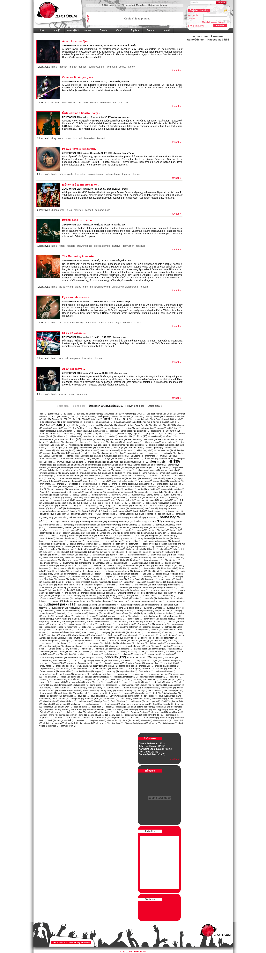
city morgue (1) (73, 649)
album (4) (127, 442)
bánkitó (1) (63, 517)
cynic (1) (180, 679)
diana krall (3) (71, 723)
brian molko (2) (78, 587)
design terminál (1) (66, 720)
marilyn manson (78, 66)
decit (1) (66, 709)
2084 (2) (65, 416)
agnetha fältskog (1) (105, 433)
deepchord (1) (131, 709)
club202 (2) (113, 651)
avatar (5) (173, 497)
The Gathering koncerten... (80, 256)
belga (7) (64, 535)
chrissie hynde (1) (157, 643)
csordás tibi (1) (75, 679)
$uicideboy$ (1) (55, 414)
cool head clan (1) (61, 660)
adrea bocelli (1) (128, 431)
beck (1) (165, 530)
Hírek (41, 30)
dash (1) (157, 693)
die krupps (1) (103, 723)
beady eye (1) (175, 527)
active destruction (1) (146, 428)
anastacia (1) (63, 465)
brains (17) (117, 582)
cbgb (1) (118, 629)
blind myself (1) (85, 565)
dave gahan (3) (135, 696)
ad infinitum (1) (174, 428)
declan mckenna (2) (96, 709)
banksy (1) (94, 517)
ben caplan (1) (90, 535)
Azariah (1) (48, 503)
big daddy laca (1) (160, 546)
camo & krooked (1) (81, 619)
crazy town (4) (100, 666)
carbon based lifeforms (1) (99, 621)
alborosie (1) (116, 442)
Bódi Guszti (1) (155, 571)
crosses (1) (161, 668)
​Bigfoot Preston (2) (87, 549)
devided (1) (146, 720)
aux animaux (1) (108, 497)
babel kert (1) (138, 503)
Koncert (88, 30)
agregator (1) (151, 433)
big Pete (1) (55, 549)
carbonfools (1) (121, 621)
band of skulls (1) (166, 514)
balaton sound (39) (92, 511)
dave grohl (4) (150, 696)
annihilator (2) (128, 475)
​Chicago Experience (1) (84, 640)
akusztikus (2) (155, 436)
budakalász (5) (165, 598)
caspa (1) (62, 627)
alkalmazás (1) (92, 450)
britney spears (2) (103, 590)
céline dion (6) (169, 629)
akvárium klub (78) (69, 439)
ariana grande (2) (165, 484)
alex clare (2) (104, 445)
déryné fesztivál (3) (120, 717)
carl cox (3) (173, 621)
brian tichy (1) (93, 587)
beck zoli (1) (176, 530)
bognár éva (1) (113, 574)
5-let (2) (47, 419)
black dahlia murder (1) (139, 554)
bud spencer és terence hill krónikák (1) (93, 598)
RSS (226, 39)
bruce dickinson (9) (167, 593)
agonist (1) (138, 433)
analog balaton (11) (97, 462)
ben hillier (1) (142, 535)
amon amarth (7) (167, 458)
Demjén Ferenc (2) (49, 715)
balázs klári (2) (62, 514)
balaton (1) (75, 511)
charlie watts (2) (114, 635)
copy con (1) (88, 660)
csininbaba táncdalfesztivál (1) (154, 677)
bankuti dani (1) (108, 517)
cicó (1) (150, 646)
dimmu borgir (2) (68, 726)
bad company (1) (75, 508)
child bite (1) (102, 640)
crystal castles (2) (128, 671)
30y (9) (148, 416)
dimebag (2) (155, 723)
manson (63, 66)
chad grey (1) (107, 632)
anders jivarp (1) (110, 465)
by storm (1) (147, 613)
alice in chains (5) (87, 447)
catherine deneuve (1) (153, 627)
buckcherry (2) (168, 595)
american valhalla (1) (49, 458)
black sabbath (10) (142, 557)
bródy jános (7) (56, 593)
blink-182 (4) (100, 565)
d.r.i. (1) (118, 682)
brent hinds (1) (126, 584)
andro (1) (55, 467)
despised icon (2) (98, 720)
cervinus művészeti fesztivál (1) (66, 632)
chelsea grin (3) (58, 638)
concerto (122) (115, 657)
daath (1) (127, 682)
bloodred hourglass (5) (166, 565)
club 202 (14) (100, 651)
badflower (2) (151, 508)
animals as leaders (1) (50, 473)
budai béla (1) (150, 598)
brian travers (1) (108, 587)
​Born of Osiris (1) (136, 579)
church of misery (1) (135, 646)
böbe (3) (60, 582)
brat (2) (80, 584)
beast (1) (57, 530)
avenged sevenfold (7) (64, 500)
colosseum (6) (154, 654)
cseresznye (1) (140, 674)
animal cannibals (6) (170, 470)
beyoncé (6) (49, 546)
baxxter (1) (137, 527)
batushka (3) (125, 527)
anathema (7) (77, 465)
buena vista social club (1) (129, 608)
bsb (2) (113, 595)
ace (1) (67, 428)
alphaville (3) (170, 453)
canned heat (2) (167, 619)
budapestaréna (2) (154, 605)
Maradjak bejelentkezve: (215, 22)
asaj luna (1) (130, 489)
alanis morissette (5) (167, 439)
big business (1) (142, 546)
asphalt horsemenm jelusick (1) (122, 492)
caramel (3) (80, 621)
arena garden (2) (130, 484)
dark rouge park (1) (174, 690)
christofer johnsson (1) (75, 646)
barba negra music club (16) (93, 521)
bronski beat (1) (88, 593)
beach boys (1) (160, 527)
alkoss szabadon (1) (110, 450)
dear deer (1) (98, 707)
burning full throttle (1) (105, 610)
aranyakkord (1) (161, 481)
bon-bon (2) (64, 576)
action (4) (130, 428)
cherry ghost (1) (132, 638)
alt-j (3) (46, 456)
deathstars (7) (163, 707)
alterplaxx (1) (86, 456)
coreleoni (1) (127, 660)
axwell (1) (154, 500)
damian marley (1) (130, 685)
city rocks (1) (88, 649)
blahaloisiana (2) (87, 563)
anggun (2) (120, 470)
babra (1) (53, 505)
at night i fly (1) (160, 492)
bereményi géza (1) (95, 541)
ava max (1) (123, 497)
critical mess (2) (119, 668)
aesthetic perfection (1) (51, 433)
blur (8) (51, 571)
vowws (122, 66)
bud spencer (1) (65, 598)
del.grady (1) (57, 712)
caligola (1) (137, 616)
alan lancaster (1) (118, 439)
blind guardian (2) (68, 565)
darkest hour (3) (99, 693)
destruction (128, 246)
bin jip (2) (147, 552)
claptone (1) (126, 649)
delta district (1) (122, 712)
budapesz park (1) (90, 608)
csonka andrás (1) (58, 679)
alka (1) (80, 450)
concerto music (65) (139, 657)
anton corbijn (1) (105, 478)
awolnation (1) (103, 500)
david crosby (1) (51, 701)
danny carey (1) (108, 690)
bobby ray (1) (140, 571)
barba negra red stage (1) (120, 521)
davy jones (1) (63, 704)
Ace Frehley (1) (80, 428)
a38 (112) (63, 425)
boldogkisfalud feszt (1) (167, 574)
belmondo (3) (75, 535)
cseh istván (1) (67, 674)
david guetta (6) (137, 701)
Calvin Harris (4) (63, 619)
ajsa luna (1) (101, 436)
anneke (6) (165, 473)
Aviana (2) (81, 500)
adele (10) (114, 431)
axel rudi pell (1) (128, 500)
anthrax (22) (167, 475)
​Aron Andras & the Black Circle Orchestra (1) (138, 486)
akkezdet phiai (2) (127, 436)
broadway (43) (121, 590)
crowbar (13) (174, 668)
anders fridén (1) (93, 465)
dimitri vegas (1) (169, 723)
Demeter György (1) (140, 712)
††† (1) (43, 414)
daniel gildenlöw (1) (151, 687)
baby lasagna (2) (107, 505)
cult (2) (104, 679)
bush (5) (178, 610)
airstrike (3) (89, 436)
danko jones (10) (91, 690)
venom (102, 322)
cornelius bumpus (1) (172, 660)
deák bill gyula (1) (82, 707)
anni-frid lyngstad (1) (94, 475)
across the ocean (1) (114, 428)
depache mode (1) (133, 715)
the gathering (65, 286)
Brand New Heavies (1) (135, 582)
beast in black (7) (71, 530)
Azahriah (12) (166, 500)
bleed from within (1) (49, 565)
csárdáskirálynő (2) (49, 674)
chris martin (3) (127, 643)
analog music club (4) (134, 462)
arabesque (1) (145, 481)
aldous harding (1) (152, 442)
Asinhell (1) (45, 492)
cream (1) (113, 666)
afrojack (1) (88, 433)
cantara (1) (56, 621)
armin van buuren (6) (89, 486)
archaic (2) (62, 484)
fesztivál (140, 246)
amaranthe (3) (151, 456)
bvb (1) (136, 613)
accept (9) (58, 428)
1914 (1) (141, 414)
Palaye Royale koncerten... (79, 148)
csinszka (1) (175, 677)
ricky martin (57, 138)
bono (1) (136, 576)
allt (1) (88, 453)
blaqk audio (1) (156, 563)
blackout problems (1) (153, 560)
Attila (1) (126, 495)
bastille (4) (82, 527)
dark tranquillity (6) (67, 693)
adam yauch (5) (84, 431)
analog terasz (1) (48, 465)
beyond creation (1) (65, 546)
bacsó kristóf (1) (58, 508)
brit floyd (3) (69, 590)
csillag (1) (65, 677)
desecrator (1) (167, 717)
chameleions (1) (153, 632)
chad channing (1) (91, 632)
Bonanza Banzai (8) (81, 576)
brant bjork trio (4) (66, 584)
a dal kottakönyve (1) (50, 422)
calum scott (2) (47, 619)
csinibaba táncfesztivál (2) (126, 677)
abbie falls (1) (159, 425)
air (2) (53, 436)
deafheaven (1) (65, 707)
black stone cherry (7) (50, 560)
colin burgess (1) (113, 654)
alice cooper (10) (59, 447)
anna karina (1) (134, 473)
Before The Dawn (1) (110, 533)
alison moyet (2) (47, 450)
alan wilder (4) (150, 439)
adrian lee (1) (143, 431)
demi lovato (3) (176, 712)
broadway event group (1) (162, 590)
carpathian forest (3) (126, 624)
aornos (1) (147, 478)
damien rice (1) (147, 685)
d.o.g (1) (109, 682)
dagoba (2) (171, 682)
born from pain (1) (118, 579)
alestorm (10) (90, 445)
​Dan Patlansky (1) (63, 687)
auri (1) (68, 497)
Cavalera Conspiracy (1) (100, 629)
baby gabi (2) (78, 505)
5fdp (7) (67, 419)
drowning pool (84, 246)
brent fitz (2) (112, 584)
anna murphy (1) (150, 473)
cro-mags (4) (135, 668)
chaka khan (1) (137, 632)
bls (60, 322)
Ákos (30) (142, 436)
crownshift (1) (66, 671)
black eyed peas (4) (160, 554)
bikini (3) (130, 549)
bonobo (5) (147, 576)
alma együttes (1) (109, 453)
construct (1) (172, 657)
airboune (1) (63, 436)
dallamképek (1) (81, 685)
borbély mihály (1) (48, 579)
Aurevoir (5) (58, 497)
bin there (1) (158, 552)
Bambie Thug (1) (110, 514)
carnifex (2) (92, 624)
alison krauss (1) (172, 447)
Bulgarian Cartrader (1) (154, 608)
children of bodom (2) (120, 640)
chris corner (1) (95, 643)
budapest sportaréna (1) (132, 605)
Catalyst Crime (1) (104, 627)
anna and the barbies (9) (113, 473)
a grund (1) (89, 422)
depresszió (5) (172, 715)
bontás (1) (158, 576)
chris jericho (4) (111, 643)
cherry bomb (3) (115, 638)
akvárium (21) (170, 436)
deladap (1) (70, 712)
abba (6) (122, 425)
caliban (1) (126, 616)
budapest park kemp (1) (89, 605)
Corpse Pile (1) (59, 663)
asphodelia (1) (144, 492)
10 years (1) (70, 414)
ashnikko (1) (154, 489)
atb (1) (76, 495)
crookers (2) (148, 668)
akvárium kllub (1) (48, 439)
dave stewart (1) (111, 698)
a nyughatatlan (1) (122, 422)
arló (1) (43, 486)
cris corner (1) (63, 668)
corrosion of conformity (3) (79, 663)
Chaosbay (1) (168, 632)
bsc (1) (121, 595)
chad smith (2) (122, 632)
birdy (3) (56, 554)
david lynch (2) (153, 701)
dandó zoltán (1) (114, 687)
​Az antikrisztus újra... (76, 41)
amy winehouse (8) (66, 462)
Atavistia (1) (65, 495)
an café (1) (81, 462)
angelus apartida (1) (72, 470)
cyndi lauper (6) (167, 679)
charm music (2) (150, 635)
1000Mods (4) (111, 414)
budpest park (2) (108, 608)
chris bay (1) (174, 640)
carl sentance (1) (58, 624)
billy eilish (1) (49, 552)
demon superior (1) (68, 715)
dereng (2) (88, 717)
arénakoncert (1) (147, 484)
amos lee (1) (49, 462)
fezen (61, 246)
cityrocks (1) (102, 649)
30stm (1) (139, 416)
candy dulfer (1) (151, 619)
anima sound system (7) (148, 470)
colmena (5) (127, 654)
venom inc (91, 322)
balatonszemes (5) (174, 511)
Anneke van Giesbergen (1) (69, 475)
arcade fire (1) (177, 481)
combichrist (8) (47, 657)
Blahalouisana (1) (104, 563)
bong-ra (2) (110, 576)
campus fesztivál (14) (116, 619)
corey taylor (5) (142, 660)
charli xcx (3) (54, 635)
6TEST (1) (109, 419)
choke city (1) (160, 640)
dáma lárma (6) (97, 685)
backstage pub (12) (142, 505)
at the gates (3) (175, 492)
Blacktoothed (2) (173, 560)
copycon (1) (101, 660)
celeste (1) (156, 629)
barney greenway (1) (111, 525)
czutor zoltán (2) (77, 682)
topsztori (77, 138)
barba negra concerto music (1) (64, 521)
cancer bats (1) (135, 619)
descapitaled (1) (151, 717)
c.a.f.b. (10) (48, 616)
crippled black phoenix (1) (167, 666)
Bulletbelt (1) (87, 610)
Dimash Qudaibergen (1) (136, 723)
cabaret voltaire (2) (65, 616)
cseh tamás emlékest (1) (103, 674)
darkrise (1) (128, 693)
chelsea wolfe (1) (75, 638)
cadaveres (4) (81, 616)
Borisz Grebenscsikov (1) (96, 579)
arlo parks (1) (54, 486)
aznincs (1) (60, 503)
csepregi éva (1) (123, 674)
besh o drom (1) (77, 544)
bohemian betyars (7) (131, 574)
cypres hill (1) (46, 682)
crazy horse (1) (47, 666)
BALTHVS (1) (94, 514)
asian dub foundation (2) (172, 489)
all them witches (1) (163, 450)
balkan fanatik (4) (79, 514)
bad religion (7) (107, 508)
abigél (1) (171, 425)
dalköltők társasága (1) (61, 685)
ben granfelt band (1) (124, 535)
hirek (54, 66)
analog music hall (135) (163, 461)
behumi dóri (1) (162, 533)
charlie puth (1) (98, 635)
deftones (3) (175, 709)
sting (71, 394)
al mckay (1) (103, 439)
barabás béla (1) (138, 517)
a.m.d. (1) (175, 422)
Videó (119, 30)
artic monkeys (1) (59, 489)
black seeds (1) (160, 557)
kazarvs (116, 246)
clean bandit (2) (174, 649)
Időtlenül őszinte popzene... (80, 184)
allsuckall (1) (77, 453)
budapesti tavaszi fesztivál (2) (66, 608)
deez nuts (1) (145, 709)
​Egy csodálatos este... (77, 297)
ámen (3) (172, 456)
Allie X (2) (65, 453)
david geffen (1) (101, 701)
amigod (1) (120, 458)
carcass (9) (149, 621)
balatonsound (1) (156, 511)
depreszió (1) (46, 717)
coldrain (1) (83, 654)
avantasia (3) (152, 497)
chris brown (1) (63, 643)
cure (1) (128, 679)
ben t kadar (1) (170, 535)
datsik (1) (44, 696)
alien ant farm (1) (136, 447)
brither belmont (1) (85, 590)
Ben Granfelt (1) (105, 535)
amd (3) (163, 456)
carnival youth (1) (107, 624)
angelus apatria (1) (92, 470)
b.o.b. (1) (119, 503)
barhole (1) (69, 525)
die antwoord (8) (87, 723)
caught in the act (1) (65, 629)
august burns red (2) (173, 495)
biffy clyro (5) (127, 546)
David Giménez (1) (120, 701)
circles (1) (168, 646)
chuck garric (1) (116, 646)
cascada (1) (50, 627)
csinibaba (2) (77, 677)
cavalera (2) (81, 629)
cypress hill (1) (61, 682)
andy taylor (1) (132, 467)
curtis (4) (138, 679)
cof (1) (59, 654)
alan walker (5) (135, 439)
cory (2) (97, 663)
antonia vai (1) (121, 478)
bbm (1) (148, 527)
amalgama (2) (137, 456)
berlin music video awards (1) (157, 541)
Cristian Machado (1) (81, 668)
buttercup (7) (95, 613)
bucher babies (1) (151, 595)
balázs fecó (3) (47, 514)
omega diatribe (102, 246)
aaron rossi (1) (96, 425)
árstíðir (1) (45, 489)
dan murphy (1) (47, 687)
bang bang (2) (50, 517)
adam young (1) (100, 431)
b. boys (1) (86, 503)
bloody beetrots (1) (62, 568)
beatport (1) (154, 530)
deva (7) (136, 720)
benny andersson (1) (126, 538)
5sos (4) (77, 419)
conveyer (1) (46, 660)
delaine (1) (92, 712)
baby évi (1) (64, 505)
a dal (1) (179, 419)
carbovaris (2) (136, 621)
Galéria (103, 30)
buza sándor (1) (124, 613)
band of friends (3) (148, 514)
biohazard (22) (172, 552)
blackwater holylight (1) (51, 563)
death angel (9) (122, 707)
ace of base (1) (96, 428)
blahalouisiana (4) (122, 563)
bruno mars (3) (74, 595)
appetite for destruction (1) (124, 481)
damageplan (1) (113, 685)
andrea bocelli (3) (141, 465)
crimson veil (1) (146, 666)
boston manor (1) (167, 579)
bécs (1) (57, 533)
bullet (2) (171, 608)
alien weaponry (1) (154, 447)
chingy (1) (148, 640)
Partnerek (217, 36)
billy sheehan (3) (120, 552)
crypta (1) (100, 671)
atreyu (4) (116, 495)
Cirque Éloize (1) (56, 649)
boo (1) (168, 576)
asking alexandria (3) (61, 492)
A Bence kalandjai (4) (164, 419)
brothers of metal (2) (147, 593)
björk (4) (114, 554)
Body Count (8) (55, 574)
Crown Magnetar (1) (49, 671)
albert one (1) (85, 442)
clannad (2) (114, 649)
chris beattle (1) (47, 643)
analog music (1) (115, 462)
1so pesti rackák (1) (156, 414)
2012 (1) (56, 416)
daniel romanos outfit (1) (70, 690)
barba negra (81, 286)
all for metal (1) (128, 450)
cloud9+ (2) (87, 651)
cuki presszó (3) (92, 679)
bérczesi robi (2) (77, 541)
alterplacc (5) (73, 456)
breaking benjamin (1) (95, 584)
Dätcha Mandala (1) (171, 693)
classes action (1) (142, 649)
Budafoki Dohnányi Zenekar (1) (128, 598)
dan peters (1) (80, 687)
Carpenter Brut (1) (146, 624)
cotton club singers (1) (113, 663)
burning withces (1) (145, 610)
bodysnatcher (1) (72, 574)
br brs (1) (70, 582)
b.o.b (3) (110, 503)
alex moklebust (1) (139, 445)
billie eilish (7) (166, 549)
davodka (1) (49, 704)
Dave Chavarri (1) (118, 696)
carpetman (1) (163, 624)
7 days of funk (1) (123, 419)
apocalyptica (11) (91, 481)
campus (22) (98, 619)
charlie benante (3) (81, 635)
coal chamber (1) (157, 651)
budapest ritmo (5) (110, 605)
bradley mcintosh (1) (101, 582)
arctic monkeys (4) (91, 484)
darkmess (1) (115, 693)
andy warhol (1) (164, 467)
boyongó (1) (49, 582)
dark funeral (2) (156, 690)
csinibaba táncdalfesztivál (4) (98, 677)
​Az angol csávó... (73, 368)
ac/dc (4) (47, 428)
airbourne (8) (76, 436)
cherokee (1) (100, 638)
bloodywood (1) (107, 568)
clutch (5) (132, 651)
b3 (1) (127, 503)
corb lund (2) (114, 660)
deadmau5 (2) (50, 707)
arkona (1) (179, 484)
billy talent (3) (135, 552)
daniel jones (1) (168, 687)
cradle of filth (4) (171, 663)
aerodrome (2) (158, 431)
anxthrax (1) (135, 478)
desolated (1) (82, 720)
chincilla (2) (136, 640)
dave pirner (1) (77, 698)
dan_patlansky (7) (97, 687)
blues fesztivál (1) (169, 568)
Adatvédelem (195, 39)
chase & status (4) (168, 635)
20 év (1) (171, 414)
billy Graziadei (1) (78, 552)
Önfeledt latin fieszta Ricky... (81, 112)
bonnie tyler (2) (124, 576)
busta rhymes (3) (48, 613)
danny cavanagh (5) (126, 690)
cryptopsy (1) (112, 671)
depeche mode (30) (153, 715)
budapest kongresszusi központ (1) (148, 601)
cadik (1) (94, 616)
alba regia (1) (71, 442)
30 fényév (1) (103, 416)
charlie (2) (66, 635)
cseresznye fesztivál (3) (160, 674)
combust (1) (61, 657)
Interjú (57, 30)
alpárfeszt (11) (155, 453)
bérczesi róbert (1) (59, 541)
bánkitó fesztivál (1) (79, 517)
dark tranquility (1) (48, 693)
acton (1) (162, 428)
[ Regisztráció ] (196, 25)
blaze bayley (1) (172, 563)
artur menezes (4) (77, 489)
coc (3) (51, 654)
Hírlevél (166, 30)
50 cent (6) (57, 419)
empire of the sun (71, 102)
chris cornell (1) (79, 643)
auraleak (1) (45, 497)
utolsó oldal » (155, 406)
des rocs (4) (136, 717)
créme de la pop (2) (128, 666)
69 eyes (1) (96, 419)
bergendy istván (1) (115, 541)
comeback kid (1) (76, 657)
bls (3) (126, 568)
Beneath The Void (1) (89, 538)
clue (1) (123, 651)
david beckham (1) (142, 698)
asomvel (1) (78, 492)
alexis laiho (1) (172, 445)
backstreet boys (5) (162, 505)
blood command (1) (132, 565)
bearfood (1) (45, 530)
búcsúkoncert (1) (48, 598)
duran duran (58, 210)
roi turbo (56, 102)
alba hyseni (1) (57, 442)
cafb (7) (103, 616)
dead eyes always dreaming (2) (136, 704)
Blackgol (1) (136, 560)
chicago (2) (67, 640)
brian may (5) (63, 587)
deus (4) (127, 720)
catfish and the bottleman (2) (128, 627)
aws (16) (115, 500)
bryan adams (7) (90, 595)
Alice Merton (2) (104, 447)
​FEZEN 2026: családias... (78, 220)
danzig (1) (142, 690)
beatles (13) (141, 530)
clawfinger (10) (159, 649)
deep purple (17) (115, 709)
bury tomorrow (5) (164, 610)
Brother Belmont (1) (127, 593)
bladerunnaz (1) (70, 563)
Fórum (150, 30)
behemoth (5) (147, 533)
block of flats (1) (114, 565)
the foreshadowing (100, 286)
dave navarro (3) (61, 698)
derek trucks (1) (74, 717)
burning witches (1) (125, 610)
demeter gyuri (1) (159, 712)
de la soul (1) (77, 704)
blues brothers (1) (151, 568)
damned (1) (161, 685)
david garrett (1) (85, 701)
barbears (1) (169, 521)
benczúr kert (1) (47, 538)
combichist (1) (169, 654)
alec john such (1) (58, 445)
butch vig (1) (63, 613)
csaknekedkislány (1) (165, 671)
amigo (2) (109, 458)
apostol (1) (106, 481)
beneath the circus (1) (66, 538)
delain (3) (81, 712)
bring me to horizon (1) (168, 587)
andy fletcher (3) (82, 467)
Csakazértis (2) (146, 671)
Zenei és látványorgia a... (78, 77)
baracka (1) (152, 517)
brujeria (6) (60, 595)
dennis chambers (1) (98, 715)
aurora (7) (78, 497)
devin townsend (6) (162, 720)
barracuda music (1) (165, 525)
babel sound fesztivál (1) (157, 503)
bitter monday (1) (70, 554)
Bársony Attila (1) (56, 527)
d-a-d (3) (90, 682)
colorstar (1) (140, 654)
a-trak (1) (164, 422)
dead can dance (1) (94, 704)
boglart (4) (99, 574)
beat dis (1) (129, 530)
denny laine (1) (116, 715)
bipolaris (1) (45, 554)
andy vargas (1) (147, 467)
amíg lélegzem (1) (94, 458)
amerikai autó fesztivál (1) (73, 458)
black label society (73, 322)
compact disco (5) (94, 657)
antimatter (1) (90, 478)
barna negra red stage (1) (87, 525)
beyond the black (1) (110, 546)
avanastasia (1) (137, 497)
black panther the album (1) (100, 557)
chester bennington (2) (166, 638)
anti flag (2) (53, 478)
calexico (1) (113, 616)
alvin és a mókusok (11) (105, 456)
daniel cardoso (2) (132, 687)
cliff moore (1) (46, 651)
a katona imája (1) (104, 422)
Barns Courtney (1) (131, 525)
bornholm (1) (151, 579)
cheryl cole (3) (148, 638)
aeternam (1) (69, 433)
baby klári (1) (92, 505)
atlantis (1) (85, 495)
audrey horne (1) (154, 495)
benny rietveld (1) (164, 538)
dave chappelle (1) (99, 696)
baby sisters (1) (124, 505)
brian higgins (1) (175, 584)
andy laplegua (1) (99, 467)
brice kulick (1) (125, 587)
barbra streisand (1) (52, 525)
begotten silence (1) (130, 533)
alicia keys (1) (120, 447)
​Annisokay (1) (141, 475)
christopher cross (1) (98, 646)
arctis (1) (106, 484)
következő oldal (135, 406)
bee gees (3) (92, 533)
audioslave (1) (138, 495)
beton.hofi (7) (135, 544)
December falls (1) (52, 709)
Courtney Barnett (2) (135, 663)
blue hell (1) (136, 568)
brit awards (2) (55, 590)
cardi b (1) (161, 621)
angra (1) (131, 470)
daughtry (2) (56, 696)
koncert (132, 66)
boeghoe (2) (87, 574)
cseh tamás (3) (82, 674)
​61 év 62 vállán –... (74, 332)
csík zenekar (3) (51, 677)
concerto (128, 322)
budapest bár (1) (122, 601)
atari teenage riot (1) (49, 495)
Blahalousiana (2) (140, 563)
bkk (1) (123, 554)
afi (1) (79, 433)
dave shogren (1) (93, 698)
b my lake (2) (73, 503)
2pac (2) (74, 416)
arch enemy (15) (47, 484)
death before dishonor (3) (143, 707)
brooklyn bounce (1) (106, 593)
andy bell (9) (67, 467)
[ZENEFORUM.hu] (215, 936)
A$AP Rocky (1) (47, 425)
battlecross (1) (111, 527)
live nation (111, 66)
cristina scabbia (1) (102, 668)
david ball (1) (126, 698)
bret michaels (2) (143, 584)
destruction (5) (114, 720)
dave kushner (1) (167, 696)
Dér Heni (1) (59, 717)
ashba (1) (142, 489)
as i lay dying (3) (115, 489)
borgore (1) (63, 579)
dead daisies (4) (112, 704)
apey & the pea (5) (52, 481)
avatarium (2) (46, 500)
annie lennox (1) (112, 475)
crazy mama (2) (84, 666)
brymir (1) (104, 595)
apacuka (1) (159, 478)
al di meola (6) (89, 439)
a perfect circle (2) (141, 422)
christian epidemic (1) (53, 646)
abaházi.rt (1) (110, 425)
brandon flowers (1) (156, 582)
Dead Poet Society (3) (162, 704)
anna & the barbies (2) (90, 473)
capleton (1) (68, 621)
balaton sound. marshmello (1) (117, 511)
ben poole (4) (155, 535)
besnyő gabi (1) (93, 544)
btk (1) (138, 595)
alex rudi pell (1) (156, 445)
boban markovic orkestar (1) (119, 571)
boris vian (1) (76, 579)
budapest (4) (57, 601)
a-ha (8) (155, 422)
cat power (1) (88, 627)
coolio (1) (76, 660)
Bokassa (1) (148, 574)
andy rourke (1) (116, 467)
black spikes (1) (176, 557)
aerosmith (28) (173, 430)
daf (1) (148, 682)
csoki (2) (44, 679)
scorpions (75, 358)
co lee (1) (143, 651)
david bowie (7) (159, 698)
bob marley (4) (78, 571)
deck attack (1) (78, 709)
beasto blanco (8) (105, 530)
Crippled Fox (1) (47, 668)
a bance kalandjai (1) (143, 419)
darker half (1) (84, 693)
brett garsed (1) (159, 584)
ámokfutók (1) (151, 458)
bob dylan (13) (62, 571)
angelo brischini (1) (52, 470)
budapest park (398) (60, 604)
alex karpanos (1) (120, 445)
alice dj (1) (73, 447)
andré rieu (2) (125, 465)
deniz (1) (82, 715)
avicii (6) (91, 500)
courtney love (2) (154, 663)
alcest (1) (138, 442)
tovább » (176, 70)
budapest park (96, 66)
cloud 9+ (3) (74, 651)
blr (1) (119, 568)
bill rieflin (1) (152, 549)
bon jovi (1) (53, 576)
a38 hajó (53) (79, 425)
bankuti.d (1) (123, 517)
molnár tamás (95, 174)
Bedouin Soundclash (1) (74, 533)
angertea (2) (108, 470)
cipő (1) (158, 646)
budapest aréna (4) (104, 601)
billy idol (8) (93, 552)
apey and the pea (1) (72, 481)
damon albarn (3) (176, 685)
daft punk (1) (159, 682)
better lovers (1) (150, 544)
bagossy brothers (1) (169, 508)
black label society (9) (53, 557)
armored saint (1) (108, 486)
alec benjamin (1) (170, 442)
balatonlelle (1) (140, 511)
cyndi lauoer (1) (151, 679)
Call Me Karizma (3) (172, 616)
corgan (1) (156, 660)
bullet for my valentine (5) (68, 610)
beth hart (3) (122, 544)
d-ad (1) (100, 682)
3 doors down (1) (88, 416)
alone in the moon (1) (137, 453)
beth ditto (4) (109, 544)
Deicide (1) (45, 712)
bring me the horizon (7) (144, 587)
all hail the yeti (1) (145, 450)
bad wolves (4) (137, 508)
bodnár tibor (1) (171, 571)
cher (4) (88, 638)
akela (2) (113, 436)
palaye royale (66, 174)
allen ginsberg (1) (51, 453)
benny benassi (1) (146, 538)
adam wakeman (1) (66, 431)
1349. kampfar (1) (127, 414)
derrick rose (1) (102, 717)
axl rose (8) (142, 500)
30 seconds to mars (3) (122, 416)
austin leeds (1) (91, 497)
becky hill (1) (46, 533)
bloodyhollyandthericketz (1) (85, 568)
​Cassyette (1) (73, 627)
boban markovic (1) (95, 571)
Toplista (135, 30)
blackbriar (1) (122, 560)
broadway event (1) (139, 590)
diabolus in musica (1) (53, 723)
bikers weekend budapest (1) (111, 549)
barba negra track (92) (148, 521)
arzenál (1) (101, 489)
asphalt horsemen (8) (95, 492)
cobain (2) (171, 651)
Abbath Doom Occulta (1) (140, 425)
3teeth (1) (158, 416)
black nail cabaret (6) (75, 557)
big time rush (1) (70, 549)
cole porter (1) (96, 654)
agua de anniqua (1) (168, 433)
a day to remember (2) (71, 422)
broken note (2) (72, 593)
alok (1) (122, 453)
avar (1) (163, 497)
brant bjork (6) (50, 584)
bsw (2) (130, 595)
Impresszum (200, 36)
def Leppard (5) (160, 709)
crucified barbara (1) (84, 671)
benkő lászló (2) (107, 538)
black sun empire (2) (72, 560)
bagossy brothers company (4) (54, 511)
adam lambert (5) (48, 431)
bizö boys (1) (85, 554)
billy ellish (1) (63, 552)
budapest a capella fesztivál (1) (79, 601)
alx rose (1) (123, 456)
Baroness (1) (148, 525)
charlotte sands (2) (132, 635)
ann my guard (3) (70, 473)
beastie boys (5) (88, 530)
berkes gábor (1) (134, 541)
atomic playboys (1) (101, 495)
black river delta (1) (123, 557)
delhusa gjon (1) (106, 712)
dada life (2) (138, 682)
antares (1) (155, 475)
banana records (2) (129, 514)
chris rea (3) (142, 643)
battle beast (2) (95, 527)
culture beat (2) (116, 679)
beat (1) (118, 530)
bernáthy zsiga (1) (60, 544)
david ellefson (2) (68, 701)
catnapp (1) (170, 627)
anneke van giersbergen (124, 286)
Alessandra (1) (76, 445)
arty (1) (91, 489)
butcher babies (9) (79, 613)
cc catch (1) (128, 629)
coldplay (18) (70, 654)
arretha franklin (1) (170, 486)
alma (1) (96, 453)
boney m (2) (97, 576)
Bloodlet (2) (148, 565)
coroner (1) (45, 663)
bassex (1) (70, 527)
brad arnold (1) (83, 582)
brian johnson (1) (48, 587)
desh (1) (52, 720)
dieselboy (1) (117, 723)
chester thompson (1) (50, 640)
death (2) (110, 707)
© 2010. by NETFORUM (133, 951)
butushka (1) (109, 613)
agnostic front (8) (124, 433)
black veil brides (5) (92, 560)
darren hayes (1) (143, 693)
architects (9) (75, 484)
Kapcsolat (214, 39)
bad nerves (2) (92, 508)
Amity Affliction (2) (135, 458)
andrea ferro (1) (158, 465)
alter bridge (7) (58, 456)
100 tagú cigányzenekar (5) (90, 414)
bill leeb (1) (141, 549)
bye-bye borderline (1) (164, 613)
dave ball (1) (83, 696)
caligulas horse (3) (152, 616)
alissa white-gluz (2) (65, 450)
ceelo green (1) (143, 629)
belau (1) (54, 535)
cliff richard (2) (61, 651)
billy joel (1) (105, 552)
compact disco (102, 210)
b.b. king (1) (98, 503)
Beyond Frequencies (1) (87, 546)
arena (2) (116, 484)
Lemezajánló (72, 30)
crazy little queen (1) (65, 666)
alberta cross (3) (101, 442)
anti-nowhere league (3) (71, 478)
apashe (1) (171, 478)
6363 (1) (86, 419)
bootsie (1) (178, 576)
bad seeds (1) (122, 508)
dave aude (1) (69, 696)
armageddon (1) (69, 486)
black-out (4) (109, 560)
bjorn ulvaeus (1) (101, 554)
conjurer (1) (158, 657)
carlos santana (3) (76, 624)
